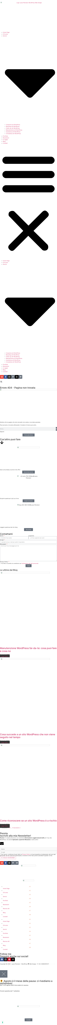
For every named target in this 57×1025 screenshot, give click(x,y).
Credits (52, 964)
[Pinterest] (9, 959)
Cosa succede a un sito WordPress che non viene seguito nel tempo (27, 736)
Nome (2, 535)
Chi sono (5, 34)
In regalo (5, 139)
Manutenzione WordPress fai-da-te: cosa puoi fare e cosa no (28, 649)
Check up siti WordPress (13, 128)
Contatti (5, 143)
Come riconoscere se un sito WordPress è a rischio (28, 820)
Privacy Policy (4, 561)
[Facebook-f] (5, 377)
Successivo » (17, 827)
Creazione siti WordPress (13, 124)
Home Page (6, 32)
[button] (28, 202)
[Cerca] (56, 429)
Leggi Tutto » (5, 656)
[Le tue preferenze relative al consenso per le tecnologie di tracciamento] (2, 1022)
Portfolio (5, 136)
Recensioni (6, 138)
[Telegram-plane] (20, 377)
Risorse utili (17, 907)
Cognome (31, 535)
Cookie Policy (13, 965)
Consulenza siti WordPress (13, 133)
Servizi (17, 895)
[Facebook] (2, 959)
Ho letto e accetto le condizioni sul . (20, 563)
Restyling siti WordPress (12, 126)
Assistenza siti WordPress (13, 132)
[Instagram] (9, 377)
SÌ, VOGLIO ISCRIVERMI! (8, 857)
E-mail (2, 540)
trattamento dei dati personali (29, 563)
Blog (4, 141)
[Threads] (17, 377)
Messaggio (3, 544)
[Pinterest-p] (13, 377)
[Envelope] (2, 377)
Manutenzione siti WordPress (14, 130)
